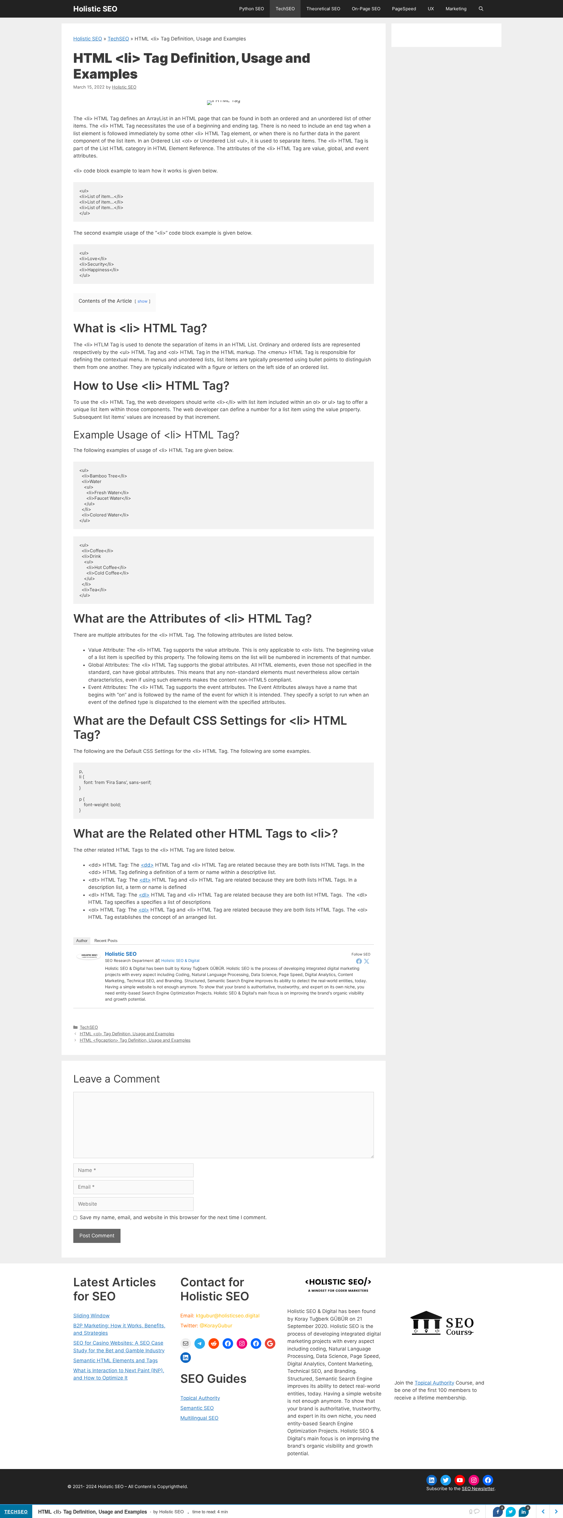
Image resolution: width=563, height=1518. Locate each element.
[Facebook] (358, 961)
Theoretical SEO (323, 8)
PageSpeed (404, 8)
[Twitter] (366, 961)
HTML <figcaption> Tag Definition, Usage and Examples (135, 1040)
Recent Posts (106, 940)
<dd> (147, 865)
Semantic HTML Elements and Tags (115, 1360)
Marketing (456, 8)
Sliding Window (91, 1316)
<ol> (143, 910)
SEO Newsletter (478, 1488)
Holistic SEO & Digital (180, 960)
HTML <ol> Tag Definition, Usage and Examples (127, 1033)
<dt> (145, 880)
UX (431, 8)
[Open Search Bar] (481, 9)
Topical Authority (200, 1398)
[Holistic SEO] (88, 957)
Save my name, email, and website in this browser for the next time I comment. (173, 1217)
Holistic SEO (95, 8)
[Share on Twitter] (511, 1512)
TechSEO (285, 8)
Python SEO (251, 8)
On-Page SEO (366, 8)
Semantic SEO (197, 1408)
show (142, 301)
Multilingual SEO (199, 1418)
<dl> (144, 895)
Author (81, 940)
